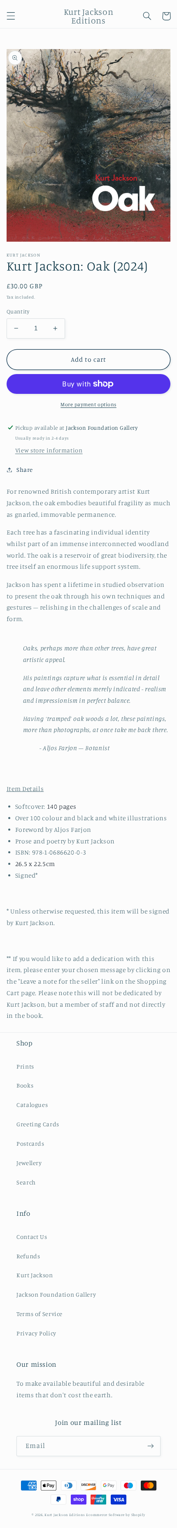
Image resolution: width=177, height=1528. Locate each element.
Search (26, 1182)
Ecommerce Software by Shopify (115, 1514)
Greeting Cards (37, 1124)
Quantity (18, 311)
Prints (25, 1066)
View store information (49, 450)
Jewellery (29, 1162)
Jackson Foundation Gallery (56, 1294)
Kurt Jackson (34, 1274)
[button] (10, 16)
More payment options (88, 404)
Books (24, 1085)
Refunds (28, 1256)
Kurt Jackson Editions (64, 1514)
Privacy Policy (36, 1333)
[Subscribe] (150, 1446)
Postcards (30, 1143)
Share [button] (24, 469)
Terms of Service (39, 1313)
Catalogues (32, 1104)
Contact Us (31, 1236)
